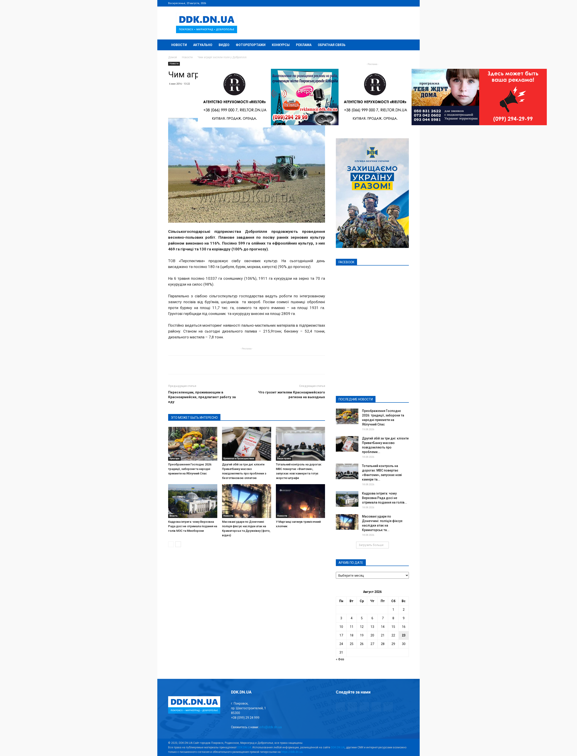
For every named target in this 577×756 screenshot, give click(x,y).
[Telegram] (383, 3)
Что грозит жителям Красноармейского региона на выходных (291, 394)
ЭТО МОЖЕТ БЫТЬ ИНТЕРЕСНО (194, 417)
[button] (403, 45)
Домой (172, 57)
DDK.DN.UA (244, 747)
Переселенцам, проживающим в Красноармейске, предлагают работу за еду (202, 397)
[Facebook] (375, 3)
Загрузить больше (371, 545)
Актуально (202, 45)
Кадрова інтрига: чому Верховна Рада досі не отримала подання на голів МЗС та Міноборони (192, 526)
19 (362, 635)
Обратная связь (332, 45)
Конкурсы (281, 45)
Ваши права (284, 458)
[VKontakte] (398, 3)
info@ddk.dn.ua (270, 727)
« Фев (340, 659)
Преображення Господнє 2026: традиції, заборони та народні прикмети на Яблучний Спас (190, 469)
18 (351, 635)
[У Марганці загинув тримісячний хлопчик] (300, 501)
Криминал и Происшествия (238, 458)
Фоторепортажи (251, 45)
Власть (173, 516)
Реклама (303, 45)
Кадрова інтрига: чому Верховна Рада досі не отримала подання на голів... (384, 498)
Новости (179, 45)
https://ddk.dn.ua (291, 752)
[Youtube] (405, 3)
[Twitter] (390, 3)
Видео (224, 45)
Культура (174, 458)
